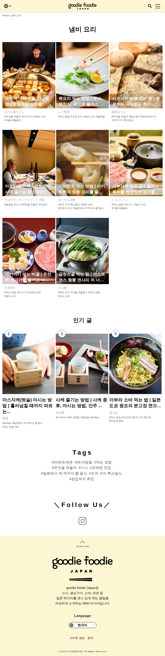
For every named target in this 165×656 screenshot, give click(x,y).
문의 (90, 637)
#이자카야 (27, 116)
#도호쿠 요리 (65, 208)
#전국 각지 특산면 (141, 417)
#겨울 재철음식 (12, 120)
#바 (17, 426)
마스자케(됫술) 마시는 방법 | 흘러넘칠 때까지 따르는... (27, 405)
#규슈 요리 (64, 296)
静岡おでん (119, 112)
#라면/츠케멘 (116, 421)
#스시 (17, 204)
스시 (84, 468)
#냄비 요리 (40, 116)
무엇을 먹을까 (65, 468)
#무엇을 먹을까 (12, 116)
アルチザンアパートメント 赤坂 (24, 199)
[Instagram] (82, 521)
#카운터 (43, 204)
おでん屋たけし (14, 112)
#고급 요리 (76, 116)
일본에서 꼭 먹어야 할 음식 (65, 473)
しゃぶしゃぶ (120, 199)
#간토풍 (126, 417)
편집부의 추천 (82, 479)
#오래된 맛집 (34, 292)
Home (5, 15)
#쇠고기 (128, 204)
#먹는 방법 (64, 116)
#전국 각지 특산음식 (123, 120)
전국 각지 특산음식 (106, 473)
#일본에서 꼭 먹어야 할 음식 (88, 208)
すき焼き (10, 287)
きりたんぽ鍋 (66, 199)
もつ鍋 (62, 287)
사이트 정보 (77, 637)
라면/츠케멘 (63, 462)
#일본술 (100, 116)
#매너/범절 (73, 417)
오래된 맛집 (101, 468)
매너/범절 (84, 462)
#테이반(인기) (148, 116)
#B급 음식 (134, 116)
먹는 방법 (104, 462)
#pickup (6, 423)
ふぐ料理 (63, 112)
